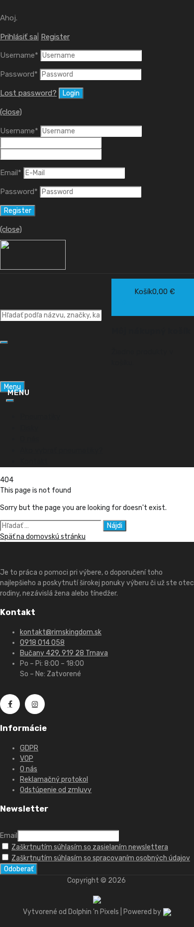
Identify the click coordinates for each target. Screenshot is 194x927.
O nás (29, 438)
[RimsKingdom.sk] (33, 267)
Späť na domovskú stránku (43, 536)
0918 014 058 (42, 642)
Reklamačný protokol (54, 779)
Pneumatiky (40, 416)
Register (55, 36)
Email (10, 172)
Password (19, 74)
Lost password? (28, 93)
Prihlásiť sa (18, 36)
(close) (11, 111)
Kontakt (34, 461)
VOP (26, 758)
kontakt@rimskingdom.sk (60, 632)
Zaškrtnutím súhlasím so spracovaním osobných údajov (100, 858)
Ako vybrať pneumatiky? (61, 450)
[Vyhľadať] (4, 342)
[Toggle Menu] (10, 400)
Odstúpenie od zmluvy (56, 790)
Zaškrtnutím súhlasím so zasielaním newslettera (89, 847)
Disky (29, 427)
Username (19, 55)
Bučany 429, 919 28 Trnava (64, 653)
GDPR (29, 748)
